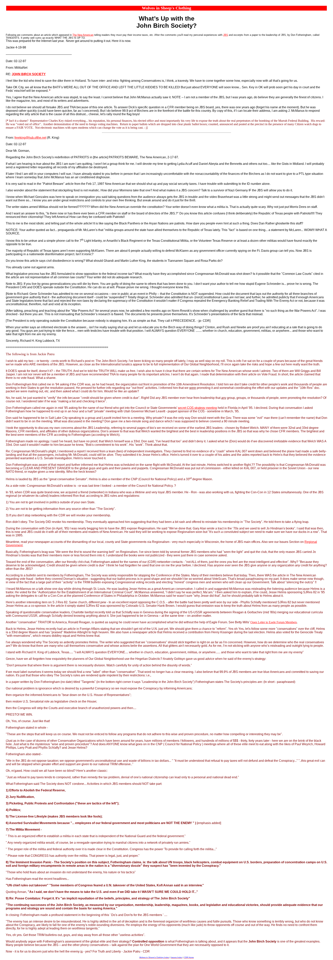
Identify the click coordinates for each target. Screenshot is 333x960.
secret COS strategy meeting (197, 407)
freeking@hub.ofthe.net (30, 137)
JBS (225, 34)
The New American (82, 34)
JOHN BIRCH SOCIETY (29, 74)
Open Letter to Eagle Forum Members (273, 622)
